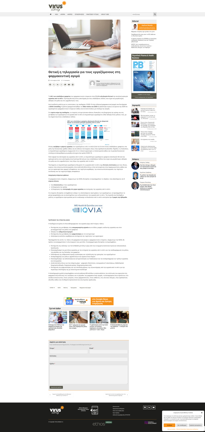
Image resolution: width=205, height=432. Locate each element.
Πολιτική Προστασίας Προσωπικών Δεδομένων (187, 429)
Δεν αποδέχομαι (182, 425)
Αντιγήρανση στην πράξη (147, 139)
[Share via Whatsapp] (61, 84)
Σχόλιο (52, 363)
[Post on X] (54, 84)
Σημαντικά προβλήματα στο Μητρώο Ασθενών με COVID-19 (61, 394)
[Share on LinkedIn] (57, 84)
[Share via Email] (69, 84)
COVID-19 (52, 287)
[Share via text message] (65, 84)
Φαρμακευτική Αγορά (85, 287)
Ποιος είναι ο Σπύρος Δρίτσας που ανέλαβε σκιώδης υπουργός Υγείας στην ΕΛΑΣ (148, 134)
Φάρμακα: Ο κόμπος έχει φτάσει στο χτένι (143, 31)
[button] (202, 413)
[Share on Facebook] (50, 84)
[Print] (72, 84)
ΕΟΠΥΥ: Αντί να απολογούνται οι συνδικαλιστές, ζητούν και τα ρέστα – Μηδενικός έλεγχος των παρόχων (141, 46)
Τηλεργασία (74, 287)
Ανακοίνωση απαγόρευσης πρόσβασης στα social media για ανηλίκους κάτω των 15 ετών (148, 149)
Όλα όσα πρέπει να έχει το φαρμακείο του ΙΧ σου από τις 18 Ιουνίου (148, 117)
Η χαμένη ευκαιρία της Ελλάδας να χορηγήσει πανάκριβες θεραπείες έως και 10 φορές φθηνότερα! (144, 40)
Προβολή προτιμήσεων (195, 425)
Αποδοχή (169, 425)
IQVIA (59, 287)
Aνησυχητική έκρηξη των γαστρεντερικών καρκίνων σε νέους (148, 110)
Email (91, 348)
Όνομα (52, 348)
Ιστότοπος (53, 356)
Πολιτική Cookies (171, 429)
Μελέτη (66, 287)
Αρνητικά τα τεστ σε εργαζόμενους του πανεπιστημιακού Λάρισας (115, 394)
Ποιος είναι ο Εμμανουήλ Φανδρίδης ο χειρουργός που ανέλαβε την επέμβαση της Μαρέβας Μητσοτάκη (148, 125)
